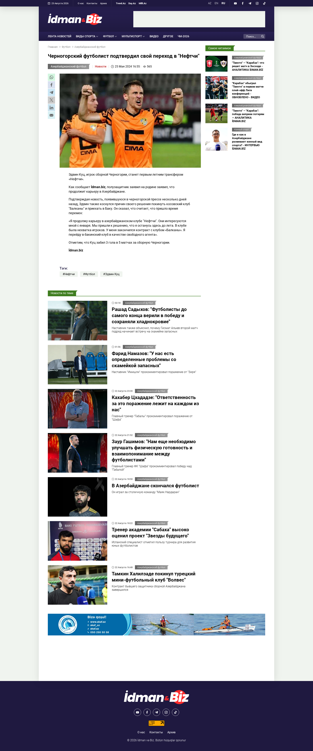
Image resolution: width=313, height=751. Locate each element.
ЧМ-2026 (183, 36)
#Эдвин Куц (111, 274)
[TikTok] (264, 3)
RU (223, 3)
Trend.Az (121, 3)
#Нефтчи (69, 274)
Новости (100, 66)
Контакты (92, 3)
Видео (154, 36)
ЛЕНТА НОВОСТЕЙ (59, 36)
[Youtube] (235, 3)
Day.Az (132, 3)
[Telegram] (250, 3)
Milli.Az (143, 3)
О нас (81, 3)
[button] (51, 77)
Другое (168, 36)
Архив (103, 3)
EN (216, 3)
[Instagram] (257, 3)
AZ (209, 3)
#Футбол (89, 274)
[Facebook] (242, 3)
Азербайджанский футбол (68, 66)
